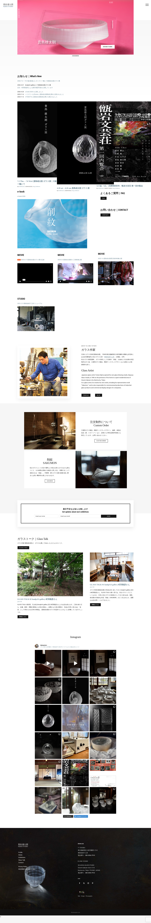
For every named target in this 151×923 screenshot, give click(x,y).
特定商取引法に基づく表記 (26, 869)
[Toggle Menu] (147, 5)
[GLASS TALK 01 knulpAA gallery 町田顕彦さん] (112, 567)
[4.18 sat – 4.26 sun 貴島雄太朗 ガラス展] (85, 142)
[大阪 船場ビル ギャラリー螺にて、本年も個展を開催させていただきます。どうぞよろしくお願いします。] (75, 690)
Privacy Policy (22, 866)
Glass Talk (21, 860)
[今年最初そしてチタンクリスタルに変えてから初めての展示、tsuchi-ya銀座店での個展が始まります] (48, 745)
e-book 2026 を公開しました (34, 92)
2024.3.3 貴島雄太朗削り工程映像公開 (70, 259)
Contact (21, 862)
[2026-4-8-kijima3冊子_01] (52, 200)
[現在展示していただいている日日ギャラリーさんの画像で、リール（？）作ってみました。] (75, 663)
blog (34, 186)
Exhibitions (37, 186)
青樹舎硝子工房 (109, 357)
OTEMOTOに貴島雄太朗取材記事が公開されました (41, 97)
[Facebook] (79, 883)
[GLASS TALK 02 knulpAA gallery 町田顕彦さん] (50, 574)
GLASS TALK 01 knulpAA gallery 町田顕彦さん (110, 585)
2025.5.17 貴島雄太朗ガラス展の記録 (32, 259)
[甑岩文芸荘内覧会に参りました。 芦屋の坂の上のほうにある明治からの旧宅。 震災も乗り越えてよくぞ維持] (48, 773)
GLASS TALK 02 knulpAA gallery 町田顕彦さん (37, 599)
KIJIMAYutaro (21, 186)
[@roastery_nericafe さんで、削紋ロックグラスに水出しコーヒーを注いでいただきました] (48, 663)
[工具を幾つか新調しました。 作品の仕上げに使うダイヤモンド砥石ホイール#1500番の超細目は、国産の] (48, 800)
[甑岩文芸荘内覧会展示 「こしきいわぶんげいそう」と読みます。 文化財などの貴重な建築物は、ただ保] (75, 773)
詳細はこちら (22, 616)
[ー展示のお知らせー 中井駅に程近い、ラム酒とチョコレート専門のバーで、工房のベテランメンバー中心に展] (103, 718)
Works (20, 855)
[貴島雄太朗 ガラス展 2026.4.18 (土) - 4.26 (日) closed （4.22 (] (48, 718)
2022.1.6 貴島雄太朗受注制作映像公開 (110, 258)
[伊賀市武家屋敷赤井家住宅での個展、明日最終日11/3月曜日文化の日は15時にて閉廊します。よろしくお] (103, 800)
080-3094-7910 (90, 855)
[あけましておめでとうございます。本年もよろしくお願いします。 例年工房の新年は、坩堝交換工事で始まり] (103, 745)
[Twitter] (84, 883)
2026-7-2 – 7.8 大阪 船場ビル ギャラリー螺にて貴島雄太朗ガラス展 (38, 81)
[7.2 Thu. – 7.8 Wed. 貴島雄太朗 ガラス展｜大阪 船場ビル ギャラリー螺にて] (45, 139)
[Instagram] (88, 883)
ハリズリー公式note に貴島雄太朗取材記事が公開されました (44, 94)
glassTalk (19, 601)
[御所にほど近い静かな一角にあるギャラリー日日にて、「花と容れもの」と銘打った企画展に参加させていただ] (103, 663)
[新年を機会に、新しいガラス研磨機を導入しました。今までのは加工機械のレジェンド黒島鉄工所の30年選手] (75, 745)
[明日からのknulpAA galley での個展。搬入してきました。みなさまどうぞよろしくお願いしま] (103, 690)
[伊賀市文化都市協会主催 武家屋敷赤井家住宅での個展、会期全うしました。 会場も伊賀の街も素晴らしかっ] (75, 800)
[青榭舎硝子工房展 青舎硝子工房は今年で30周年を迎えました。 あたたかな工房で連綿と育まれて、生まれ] (75, 718)
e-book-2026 (21, 196)
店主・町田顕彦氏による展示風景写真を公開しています (35, 87)
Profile (20, 852)
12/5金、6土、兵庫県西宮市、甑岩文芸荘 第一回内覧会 (119, 186)
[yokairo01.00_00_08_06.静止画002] (36, 307)
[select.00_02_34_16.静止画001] (116, 262)
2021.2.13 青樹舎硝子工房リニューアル (29, 303)
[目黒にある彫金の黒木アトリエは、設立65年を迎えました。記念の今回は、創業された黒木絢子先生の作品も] (103, 773)
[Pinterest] (92, 883)
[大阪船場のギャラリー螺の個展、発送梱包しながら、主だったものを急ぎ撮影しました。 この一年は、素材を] (48, 690)
